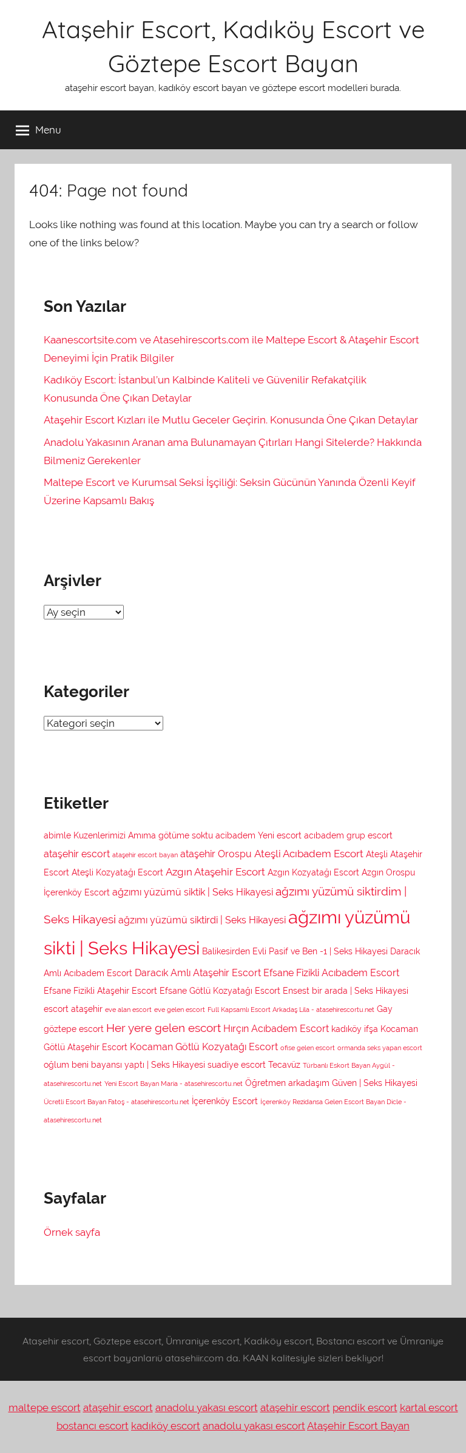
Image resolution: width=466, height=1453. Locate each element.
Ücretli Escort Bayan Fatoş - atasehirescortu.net (116, 1101)
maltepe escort (44, 1407)
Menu (48, 129)
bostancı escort (92, 1426)
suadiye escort (237, 1065)
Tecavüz (284, 1065)
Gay (385, 1009)
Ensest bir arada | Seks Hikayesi (345, 991)
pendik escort (365, 1407)
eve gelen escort (179, 1009)
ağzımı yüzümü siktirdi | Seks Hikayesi (202, 920)
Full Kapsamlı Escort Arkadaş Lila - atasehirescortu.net (291, 1009)
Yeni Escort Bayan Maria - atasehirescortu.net (173, 1083)
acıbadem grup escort (348, 835)
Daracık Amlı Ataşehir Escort (198, 973)
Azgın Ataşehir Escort (215, 872)
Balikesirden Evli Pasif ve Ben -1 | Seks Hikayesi (295, 951)
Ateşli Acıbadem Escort (308, 854)
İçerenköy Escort (225, 1101)
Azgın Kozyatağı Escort (313, 872)
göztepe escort (74, 1029)
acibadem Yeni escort (258, 835)
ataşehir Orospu (216, 854)
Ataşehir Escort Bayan (358, 1426)
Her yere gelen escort (163, 1027)
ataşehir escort (77, 854)
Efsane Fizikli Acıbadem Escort (331, 973)
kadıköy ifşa (354, 1029)
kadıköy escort (165, 1426)
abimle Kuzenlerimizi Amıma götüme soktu (128, 835)
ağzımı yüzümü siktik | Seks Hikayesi (192, 892)
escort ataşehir (73, 1009)
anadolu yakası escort (206, 1407)
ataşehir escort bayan (145, 854)
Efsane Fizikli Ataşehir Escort (100, 991)
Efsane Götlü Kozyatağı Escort (220, 991)
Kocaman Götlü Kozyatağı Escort (204, 1047)
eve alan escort (128, 1009)
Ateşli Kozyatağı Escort (117, 872)
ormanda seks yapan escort (379, 1047)
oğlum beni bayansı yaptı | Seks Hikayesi (124, 1065)
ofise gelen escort (307, 1047)
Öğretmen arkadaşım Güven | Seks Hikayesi (331, 1083)
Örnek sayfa (72, 1232)
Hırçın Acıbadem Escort (276, 1028)
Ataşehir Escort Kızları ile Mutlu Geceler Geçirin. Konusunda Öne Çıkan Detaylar (231, 420)
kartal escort (429, 1407)
